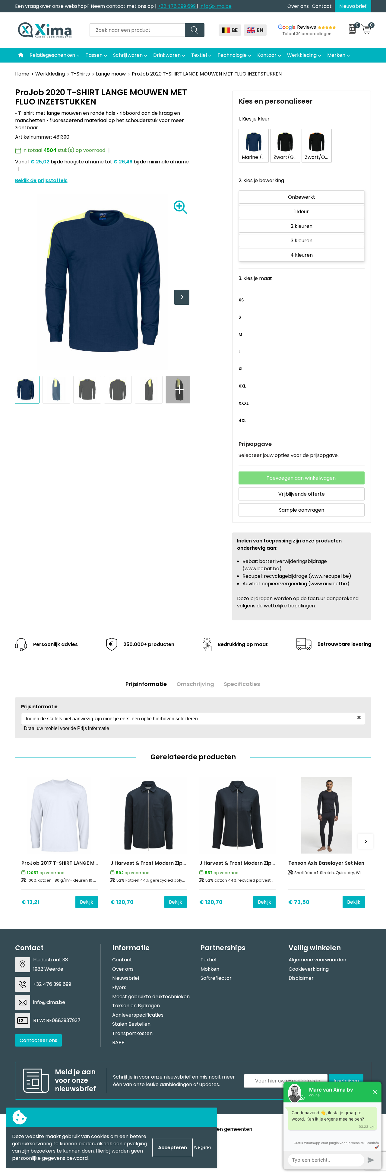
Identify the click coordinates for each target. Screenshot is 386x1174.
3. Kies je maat (255, 278)
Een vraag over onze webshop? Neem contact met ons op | (86, 6)
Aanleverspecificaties (137, 1015)
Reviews (306, 27)
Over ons (298, 6)
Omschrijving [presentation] (195, 684)
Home (22, 73)
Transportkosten (132, 1033)
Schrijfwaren (128, 55)
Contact (322, 6)
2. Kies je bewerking (261, 180)
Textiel (199, 55)
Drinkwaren (167, 55)
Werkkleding (302, 55)
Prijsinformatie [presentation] (146, 684)
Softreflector (216, 978)
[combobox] (137, 30)
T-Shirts (80, 73)
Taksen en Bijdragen (136, 1005)
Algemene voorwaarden (317, 959)
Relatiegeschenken (52, 55)
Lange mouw (111, 73)
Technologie (232, 55)
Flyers (119, 987)
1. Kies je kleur (254, 118)
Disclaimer (301, 978)
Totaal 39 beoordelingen (307, 34)
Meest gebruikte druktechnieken (151, 996)
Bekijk (86, 902)
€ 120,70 (122, 902)
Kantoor (267, 55)
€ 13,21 (30, 902)
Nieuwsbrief (353, 6)
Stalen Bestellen (131, 1024)
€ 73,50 (298, 902)
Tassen (94, 55)
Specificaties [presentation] (242, 684)
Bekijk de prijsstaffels (41, 180)
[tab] (146, 684)
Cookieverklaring (309, 969)
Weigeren (202, 1147)
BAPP (118, 1042)
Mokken (210, 969)
